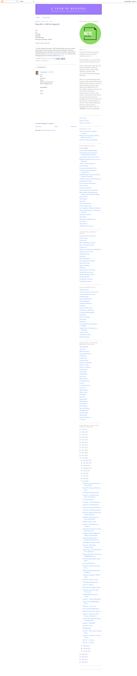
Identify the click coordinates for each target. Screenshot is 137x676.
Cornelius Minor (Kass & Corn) (88, 168)
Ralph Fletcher (84, 401)
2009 (83, 654)
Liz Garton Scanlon (85, 385)
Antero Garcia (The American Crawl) (89, 157)
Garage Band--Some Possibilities (91, 507)
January (85, 651)
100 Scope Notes (84, 290)
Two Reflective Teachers (86, 279)
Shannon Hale (83, 415)
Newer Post (38, 126)
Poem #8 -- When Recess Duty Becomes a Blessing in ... (91, 615)
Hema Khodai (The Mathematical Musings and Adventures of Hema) (90, 193)
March (85, 646)
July (84, 473)
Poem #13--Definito (88, 585)
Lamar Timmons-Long (86, 206)
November (86, 463)
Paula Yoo (82, 397)
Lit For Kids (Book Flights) (87, 312)
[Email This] (57, 59)
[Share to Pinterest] (64, 59)
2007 (83, 659)
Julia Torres (83, 201)
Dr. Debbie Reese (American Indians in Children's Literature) (90, 175)
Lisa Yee (82, 383)
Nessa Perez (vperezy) (85, 214)
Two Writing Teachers (85, 281)
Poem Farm (83, 256)
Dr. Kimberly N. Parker (86, 181)
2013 (83, 450)
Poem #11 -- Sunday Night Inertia (92, 599)
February (85, 648)
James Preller (83, 372)
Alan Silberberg (84, 347)
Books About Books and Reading (89, 140)
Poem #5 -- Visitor (88, 626)
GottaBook (83, 306)
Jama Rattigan (83, 369)
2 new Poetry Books (88, 499)
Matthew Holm (84, 390)
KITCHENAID (87, 628)
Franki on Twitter (84, 120)
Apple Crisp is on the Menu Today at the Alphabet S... (92, 551)
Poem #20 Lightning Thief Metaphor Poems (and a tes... (91, 539)
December (86, 460)
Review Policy (46, 17)
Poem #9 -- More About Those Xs (92, 611)
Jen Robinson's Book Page (87, 310)
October (85, 465)
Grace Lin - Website (85, 367)
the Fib (50, 54)
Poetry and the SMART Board (91, 609)
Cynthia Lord (83, 358)
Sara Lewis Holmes (85, 408)
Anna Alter (82, 349)
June (84, 476)
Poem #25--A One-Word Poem (91, 505)
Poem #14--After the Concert (90, 579)
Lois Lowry (83, 388)
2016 (83, 442)
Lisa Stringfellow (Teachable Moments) (90, 208)
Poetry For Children (85, 317)
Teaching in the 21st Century (87, 270)
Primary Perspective (85, 258)
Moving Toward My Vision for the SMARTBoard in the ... (92, 555)
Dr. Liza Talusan (84, 185)
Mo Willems (83, 394)
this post (61, 55)
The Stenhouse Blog (85, 334)
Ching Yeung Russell (85, 353)
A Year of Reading (68, 8)
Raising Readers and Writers (87, 261)
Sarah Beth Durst (84, 410)
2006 (83, 662)
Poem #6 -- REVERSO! (89, 623)
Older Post (74, 126)
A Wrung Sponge (84, 296)
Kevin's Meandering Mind (87, 245)
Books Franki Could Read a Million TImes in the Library (89, 136)
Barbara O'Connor (84, 351)
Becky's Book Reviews (86, 299)
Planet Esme (83, 315)
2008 (83, 657)
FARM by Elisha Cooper (89, 522)
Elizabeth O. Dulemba (85, 363)
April (84, 481)
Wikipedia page (63, 54)
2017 (83, 440)
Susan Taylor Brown (85, 417)
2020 (83, 432)
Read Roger (83, 321)
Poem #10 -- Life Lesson (89, 606)
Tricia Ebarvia (83, 223)
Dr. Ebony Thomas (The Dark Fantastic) (90, 179)
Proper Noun (83, 319)
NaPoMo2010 (45, 60)
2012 (83, 453)
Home (38, 17)
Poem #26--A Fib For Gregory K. (91, 502)
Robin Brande (83, 406)
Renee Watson (83, 403)
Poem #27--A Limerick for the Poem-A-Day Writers (91, 496)
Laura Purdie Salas (85, 381)
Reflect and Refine (84, 265)
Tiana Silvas (83, 221)
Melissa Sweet (83, 392)
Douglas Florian (84, 360)
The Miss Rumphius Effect (87, 274)
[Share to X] (60, 59)
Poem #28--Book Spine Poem (91, 492)
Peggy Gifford (83, 399)
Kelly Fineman (84, 378)
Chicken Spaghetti (85, 301)
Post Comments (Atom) (49, 130)
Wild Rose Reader (84, 337)
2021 (83, 429)
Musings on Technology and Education (90, 249)
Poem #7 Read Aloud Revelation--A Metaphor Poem (92, 619)
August (85, 471)
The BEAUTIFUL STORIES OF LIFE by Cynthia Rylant (91, 534)
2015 (83, 445)
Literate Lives (83, 247)
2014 (83, 447)
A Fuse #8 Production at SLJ (87, 294)
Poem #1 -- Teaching (88, 642)
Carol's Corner (83, 238)
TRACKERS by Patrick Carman (91, 542)
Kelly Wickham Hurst (85, 203)
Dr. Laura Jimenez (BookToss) (88, 183)
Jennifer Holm (83, 374)
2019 (83, 434)
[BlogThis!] (59, 59)
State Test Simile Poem (89, 563)
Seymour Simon (84, 413)
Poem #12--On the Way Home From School (91, 591)
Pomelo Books (91, 93)
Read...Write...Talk (84, 263)
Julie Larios (83, 376)
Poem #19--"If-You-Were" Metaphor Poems (89, 546)
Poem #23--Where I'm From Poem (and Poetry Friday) (92, 513)
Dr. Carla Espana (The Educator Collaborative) (88, 171)
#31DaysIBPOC (84, 148)
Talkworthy (83, 267)
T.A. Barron (83, 419)
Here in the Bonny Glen (86, 308)
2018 (83, 437)
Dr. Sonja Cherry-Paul (85, 188)
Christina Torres (84, 166)
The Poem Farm (84, 332)
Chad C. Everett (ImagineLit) (87, 163)
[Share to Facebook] (62, 59)
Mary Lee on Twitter (85, 123)
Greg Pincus (43, 72)
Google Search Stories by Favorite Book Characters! (92, 530)
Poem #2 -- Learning (88, 640)
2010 (83, 458)
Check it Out (83, 240)
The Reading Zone (85, 277)
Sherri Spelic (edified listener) (88, 219)
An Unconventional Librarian (88, 236)
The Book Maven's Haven (87, 272)
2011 (83, 455)
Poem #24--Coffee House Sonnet (91, 510)
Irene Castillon (84, 197)
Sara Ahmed (83, 217)
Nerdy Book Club (84, 254)
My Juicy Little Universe (86, 252)
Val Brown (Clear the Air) (86, 226)
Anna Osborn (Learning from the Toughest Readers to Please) (88, 154)
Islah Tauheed (83, 199)
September (86, 468)
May (84, 478)
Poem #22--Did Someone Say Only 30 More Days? (91, 518)
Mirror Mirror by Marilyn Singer (91, 587)
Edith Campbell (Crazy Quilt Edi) (89, 190)
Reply (42, 93)
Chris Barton (83, 356)
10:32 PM (50, 72)
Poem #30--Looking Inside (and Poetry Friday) (91, 484)
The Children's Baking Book (90, 582)
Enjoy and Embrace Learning (87, 242)
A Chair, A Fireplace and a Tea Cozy (89, 292)
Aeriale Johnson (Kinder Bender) (88, 150)
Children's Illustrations (86, 303)
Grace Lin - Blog (84, 365)
